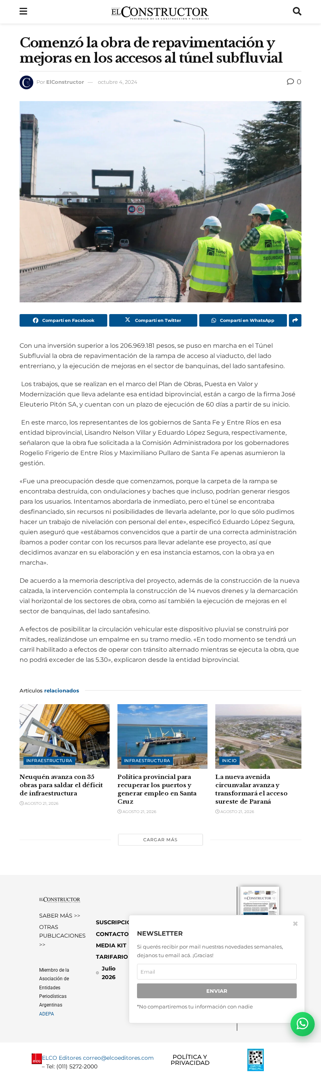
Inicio (229, 760)
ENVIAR (216, 991)
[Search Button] (297, 11)
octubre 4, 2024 (117, 82)
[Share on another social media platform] (295, 320)
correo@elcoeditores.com (118, 1057)
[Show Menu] (23, 11)
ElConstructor (65, 82)
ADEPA (46, 1014)
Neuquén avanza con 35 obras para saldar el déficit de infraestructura (61, 785)
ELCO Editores (61, 1057)
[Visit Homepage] (160, 12)
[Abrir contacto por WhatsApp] (302, 1024)
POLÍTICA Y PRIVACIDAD (190, 1059)
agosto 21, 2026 (40, 803)
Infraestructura (49, 760)
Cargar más (160, 839)
